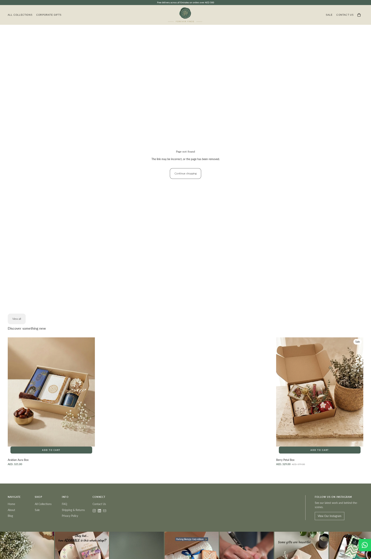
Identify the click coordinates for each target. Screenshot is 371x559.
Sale (37, 510)
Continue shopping (185, 173)
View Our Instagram (329, 516)
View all (16, 318)
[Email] (104, 510)
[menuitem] (20, 15)
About (11, 510)
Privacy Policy (70, 515)
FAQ (64, 504)
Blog (10, 515)
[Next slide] (357, 392)
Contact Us (99, 504)
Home (11, 504)
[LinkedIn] (99, 510)
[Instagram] (94, 510)
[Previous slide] (282, 392)
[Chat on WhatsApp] (365, 545)
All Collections (43, 504)
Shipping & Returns (73, 510)
